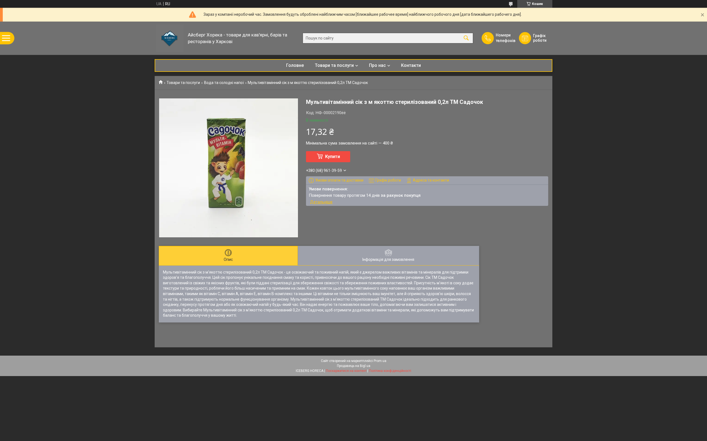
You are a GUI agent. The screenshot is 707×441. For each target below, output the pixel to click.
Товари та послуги (334, 65)
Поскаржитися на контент (346, 371)
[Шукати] (466, 38)
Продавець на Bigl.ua (353, 366)
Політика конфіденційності (390, 371)
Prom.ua (380, 361)
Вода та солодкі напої (224, 82)
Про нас (377, 65)
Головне (295, 65)
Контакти (411, 65)
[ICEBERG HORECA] (170, 38)
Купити (332, 156)
